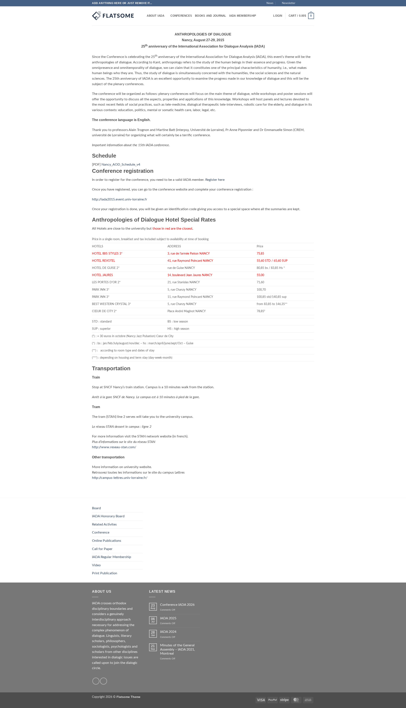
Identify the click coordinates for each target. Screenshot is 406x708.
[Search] (142, 16)
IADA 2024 (168, 631)
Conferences (181, 15)
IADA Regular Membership (111, 557)
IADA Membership (242, 15)
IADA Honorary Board (108, 516)
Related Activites (104, 524)
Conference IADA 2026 (177, 604)
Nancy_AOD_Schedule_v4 (121, 164)
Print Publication (104, 573)
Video (96, 565)
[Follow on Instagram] (304, 3)
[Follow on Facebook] (300, 3)
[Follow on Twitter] (308, 3)
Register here (215, 179)
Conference (100, 532)
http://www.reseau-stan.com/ (114, 447)
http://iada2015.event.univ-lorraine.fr (119, 199)
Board (96, 508)
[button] (286, 3)
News (269, 3)
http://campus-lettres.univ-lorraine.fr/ (119, 477)
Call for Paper (102, 549)
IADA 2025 (168, 618)
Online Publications (106, 540)
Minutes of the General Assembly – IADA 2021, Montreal (177, 649)
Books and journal (210, 15)
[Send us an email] (312, 3)
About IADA (155, 15)
